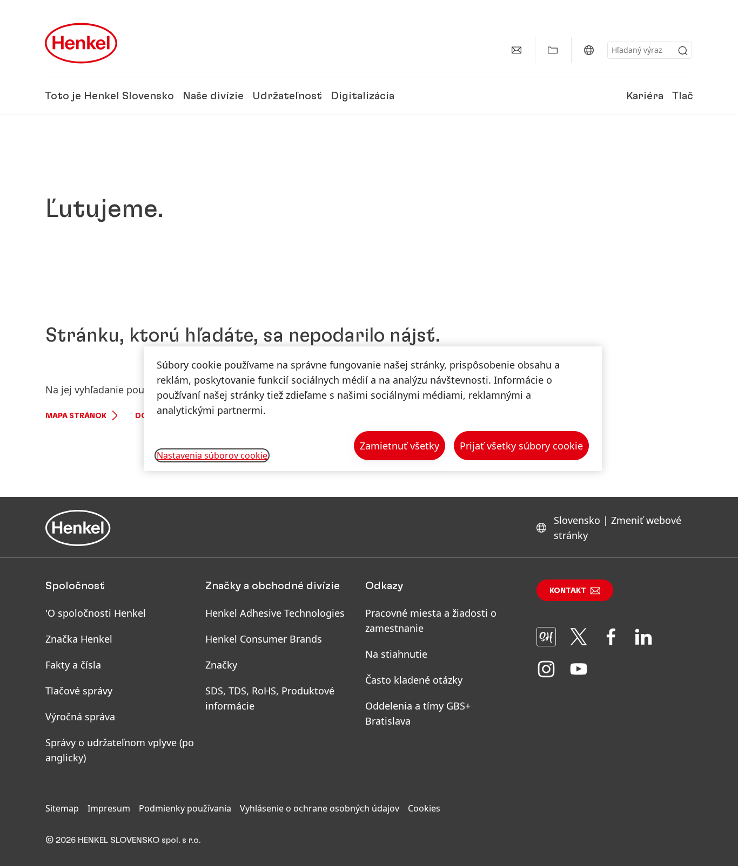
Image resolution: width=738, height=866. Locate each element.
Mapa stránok (75, 416)
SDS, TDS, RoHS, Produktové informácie (269, 698)
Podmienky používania (185, 808)
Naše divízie (213, 96)
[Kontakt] (516, 50)
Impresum (109, 808)
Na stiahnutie (396, 653)
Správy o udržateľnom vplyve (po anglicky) (119, 750)
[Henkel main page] (81, 43)
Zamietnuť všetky (399, 445)
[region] (373, 408)
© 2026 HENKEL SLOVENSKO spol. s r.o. (122, 840)
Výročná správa (80, 716)
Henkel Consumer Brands (263, 638)
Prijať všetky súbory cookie (521, 445)
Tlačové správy (78, 690)
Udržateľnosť (287, 96)
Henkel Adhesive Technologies (275, 612)
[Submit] (683, 50)
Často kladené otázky (413, 679)
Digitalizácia (362, 96)
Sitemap (62, 808)
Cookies (424, 808)
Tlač (682, 96)
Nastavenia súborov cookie (212, 455)
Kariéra (644, 96)
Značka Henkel (78, 638)
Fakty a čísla (73, 664)
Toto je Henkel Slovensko (109, 96)
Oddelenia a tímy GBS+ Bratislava (418, 713)
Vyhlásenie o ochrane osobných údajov (319, 808)
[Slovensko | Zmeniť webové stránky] (589, 50)
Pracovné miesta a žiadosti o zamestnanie (431, 620)
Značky (221, 664)
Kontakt (567, 591)
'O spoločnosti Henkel (95, 612)
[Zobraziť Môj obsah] (553, 50)
